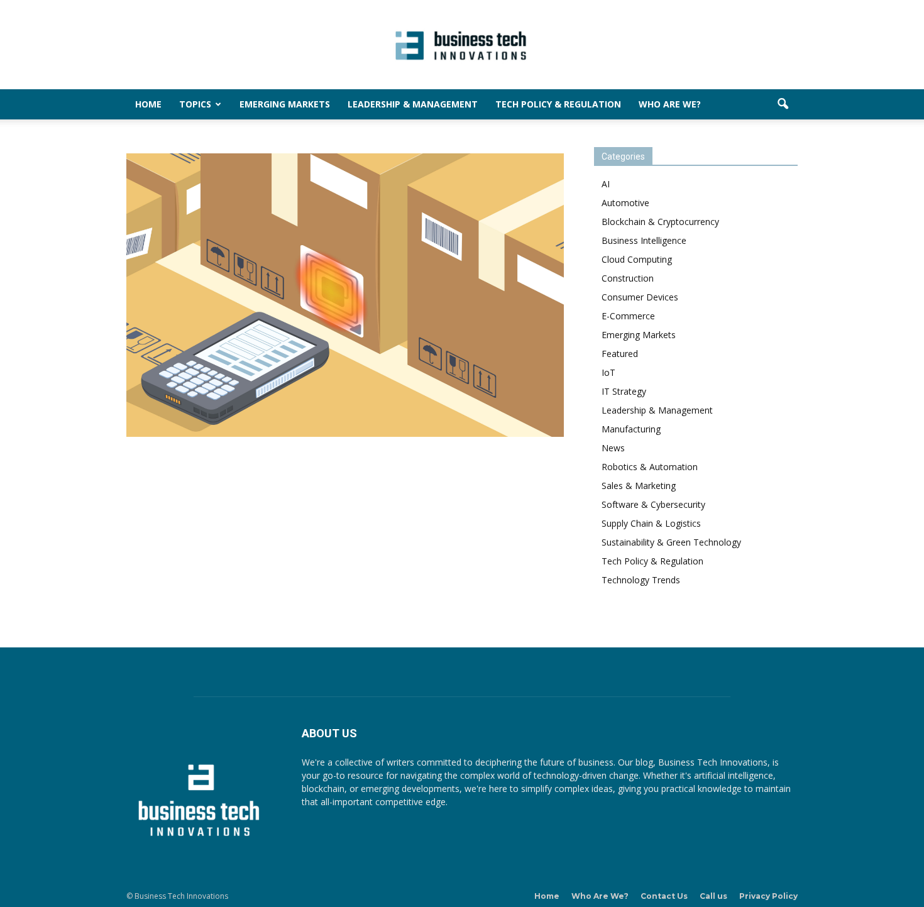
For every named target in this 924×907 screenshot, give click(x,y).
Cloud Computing (637, 259)
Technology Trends (641, 580)
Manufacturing (631, 429)
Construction (628, 278)
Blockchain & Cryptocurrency (660, 222)
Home (148, 104)
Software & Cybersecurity (653, 504)
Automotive (625, 203)
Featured (620, 354)
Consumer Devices (640, 297)
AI (606, 184)
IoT (608, 372)
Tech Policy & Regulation (558, 104)
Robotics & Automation (650, 467)
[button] (782, 104)
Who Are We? (670, 104)
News (613, 448)
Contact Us (664, 896)
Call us (713, 896)
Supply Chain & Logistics (651, 523)
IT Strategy (624, 391)
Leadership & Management (413, 104)
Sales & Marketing (639, 486)
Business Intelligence (644, 240)
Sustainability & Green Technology (671, 542)
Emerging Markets (284, 104)
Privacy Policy (768, 896)
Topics (195, 104)
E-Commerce (628, 316)
